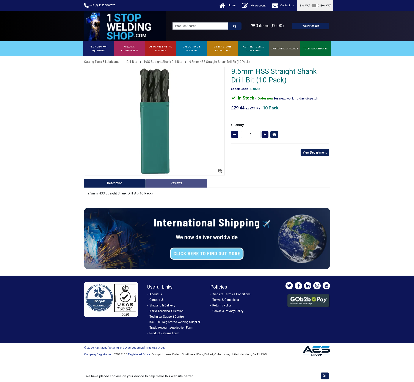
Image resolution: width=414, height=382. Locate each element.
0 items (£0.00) (269, 25)
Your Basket (310, 26)
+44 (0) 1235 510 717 (102, 5)
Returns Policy (222, 305)
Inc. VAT (305, 5)
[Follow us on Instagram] (317, 285)
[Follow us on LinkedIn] (307, 285)
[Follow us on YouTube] (326, 285)
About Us (155, 294)
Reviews (176, 183)
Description (114, 183)
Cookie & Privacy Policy (227, 311)
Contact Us (287, 5)
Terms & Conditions (225, 299)
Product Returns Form (164, 333)
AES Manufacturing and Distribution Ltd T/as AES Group (130, 347)
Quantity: (238, 125)
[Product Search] (235, 26)
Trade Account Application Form (171, 327)
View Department (315, 152)
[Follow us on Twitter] (289, 285)
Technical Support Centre (166, 316)
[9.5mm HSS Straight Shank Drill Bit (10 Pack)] (154, 121)
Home (231, 5)
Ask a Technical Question (166, 311)
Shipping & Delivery (162, 305)
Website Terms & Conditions (231, 294)
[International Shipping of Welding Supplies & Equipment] (207, 238)
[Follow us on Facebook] (298, 285)
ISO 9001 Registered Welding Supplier (174, 322)
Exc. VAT (325, 5)
